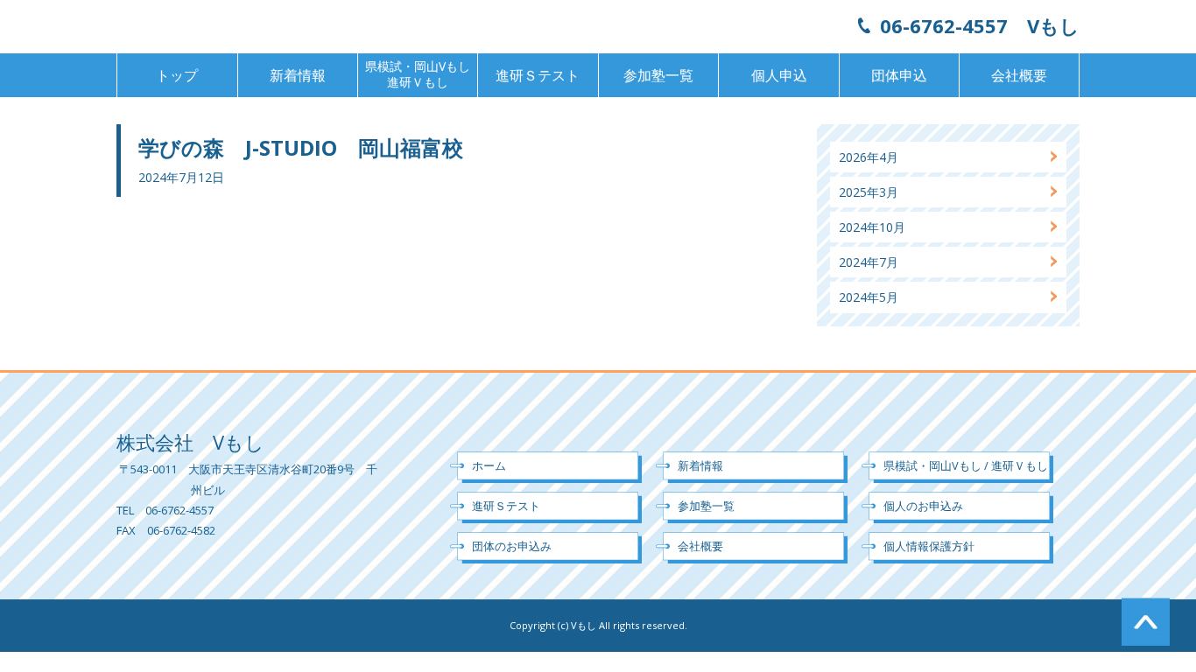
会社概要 (1019, 75)
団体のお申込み (512, 546)
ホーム (489, 465)
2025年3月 (868, 192)
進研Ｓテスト (538, 75)
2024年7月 (868, 262)
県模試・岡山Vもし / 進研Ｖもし (965, 465)
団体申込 (899, 75)
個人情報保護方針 (928, 546)
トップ (177, 75)
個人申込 (779, 75)
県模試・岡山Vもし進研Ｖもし (417, 74)
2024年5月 (868, 297)
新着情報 (298, 75)
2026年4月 (868, 157)
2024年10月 (872, 227)
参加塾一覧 (658, 75)
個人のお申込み (923, 506)
